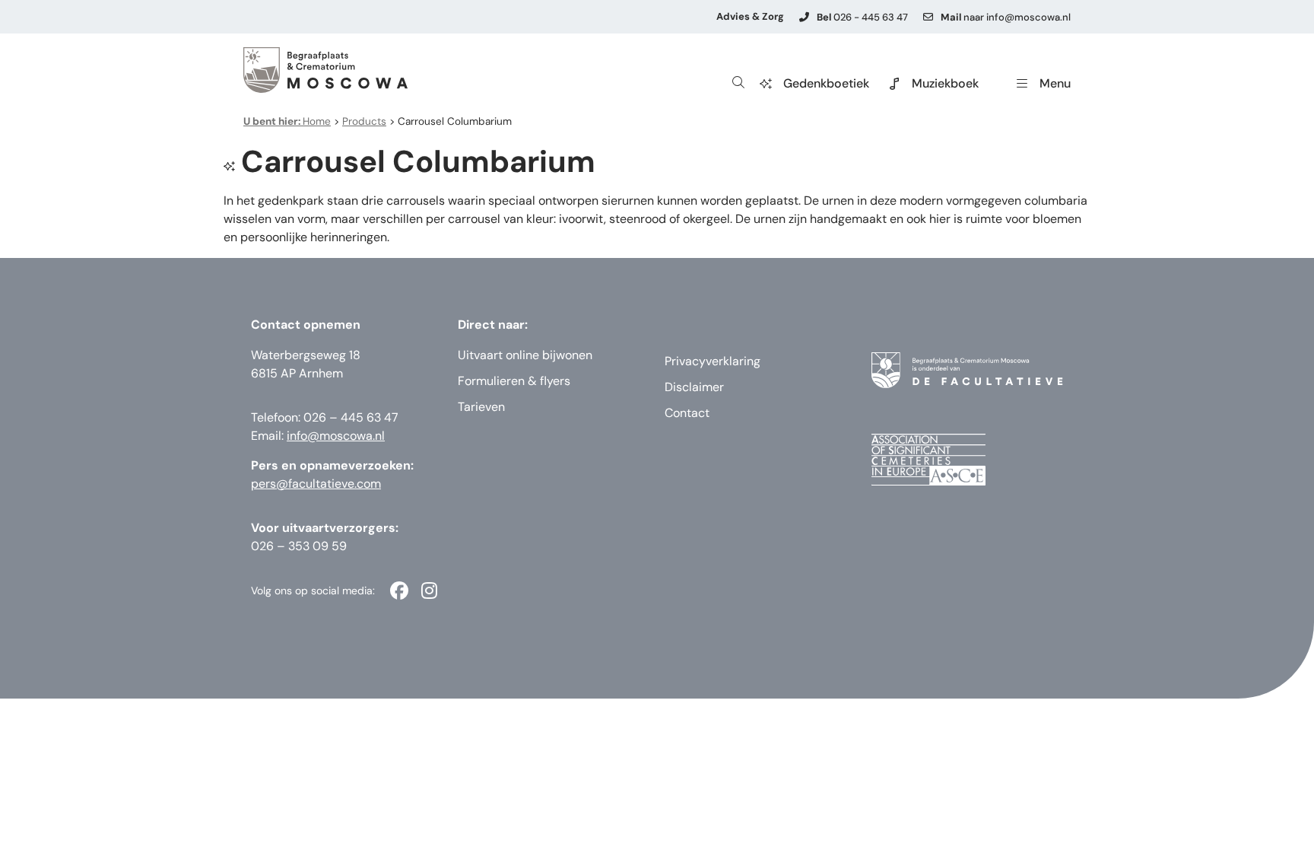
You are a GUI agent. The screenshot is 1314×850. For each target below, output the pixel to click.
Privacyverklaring (712, 361)
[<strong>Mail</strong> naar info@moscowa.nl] (928, 17)
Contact (687, 413)
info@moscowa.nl (336, 436)
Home (287, 121)
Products (364, 121)
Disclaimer (694, 387)
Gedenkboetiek (826, 83)
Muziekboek (945, 83)
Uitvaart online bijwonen (525, 355)
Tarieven (481, 407)
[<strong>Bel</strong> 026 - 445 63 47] (804, 17)
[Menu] (1022, 84)
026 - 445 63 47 (862, 17)
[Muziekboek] (894, 84)
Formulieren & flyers (514, 381)
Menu (1055, 83)
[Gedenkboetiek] (766, 84)
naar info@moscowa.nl (1006, 17)
